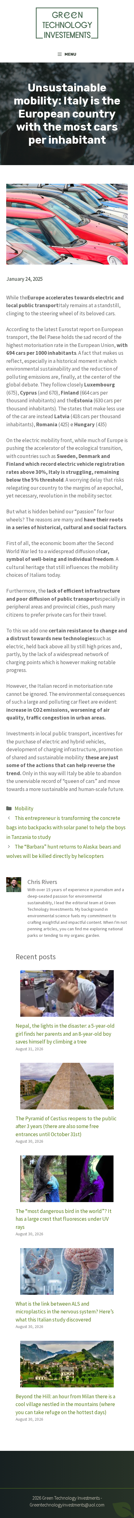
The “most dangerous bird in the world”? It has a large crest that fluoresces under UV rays (64, 1219)
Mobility (24, 808)
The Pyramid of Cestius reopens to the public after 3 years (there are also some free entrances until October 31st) (66, 1126)
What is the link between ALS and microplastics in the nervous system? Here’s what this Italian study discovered (65, 1311)
